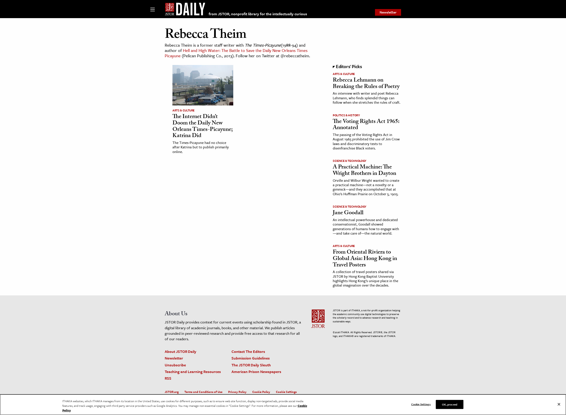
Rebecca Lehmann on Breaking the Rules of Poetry (366, 84)
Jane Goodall (348, 213)
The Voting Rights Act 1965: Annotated (366, 125)
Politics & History (346, 115)
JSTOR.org (172, 392)
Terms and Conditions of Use (203, 392)
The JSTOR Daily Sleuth (251, 365)
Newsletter (388, 12)
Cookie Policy (261, 392)
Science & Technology (349, 161)
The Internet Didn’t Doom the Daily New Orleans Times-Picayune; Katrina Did (202, 126)
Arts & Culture (183, 110)
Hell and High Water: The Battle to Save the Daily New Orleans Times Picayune (236, 53)
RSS (168, 378)
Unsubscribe (175, 365)
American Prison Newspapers (256, 371)
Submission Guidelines (250, 358)
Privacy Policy (237, 392)
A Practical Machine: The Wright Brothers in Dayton (364, 171)
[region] (283, 404)
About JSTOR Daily (180, 351)
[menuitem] (388, 12)
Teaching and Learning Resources (193, 371)
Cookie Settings (286, 392)
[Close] (559, 404)
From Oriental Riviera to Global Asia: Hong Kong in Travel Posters (365, 259)
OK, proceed (449, 404)
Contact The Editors (248, 351)
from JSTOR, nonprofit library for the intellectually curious (258, 14)
